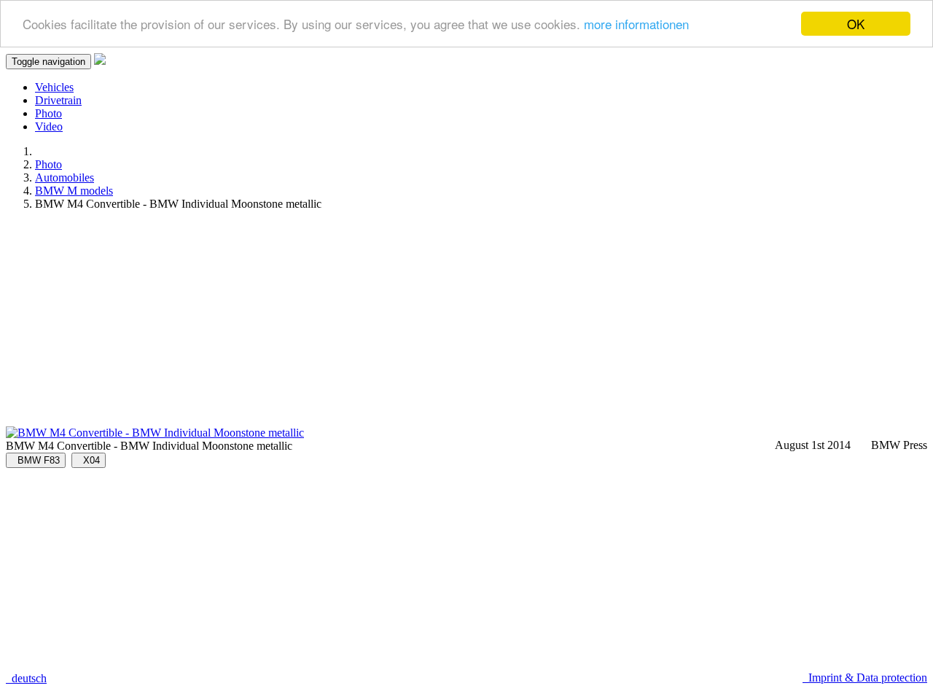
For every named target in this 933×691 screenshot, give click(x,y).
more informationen (636, 24)
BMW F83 (36, 460)
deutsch (26, 678)
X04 (88, 460)
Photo (48, 113)
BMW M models (74, 190)
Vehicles (54, 87)
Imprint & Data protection (865, 677)
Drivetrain (58, 100)
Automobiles (64, 177)
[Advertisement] (443, 324)
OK (855, 24)
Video (49, 126)
